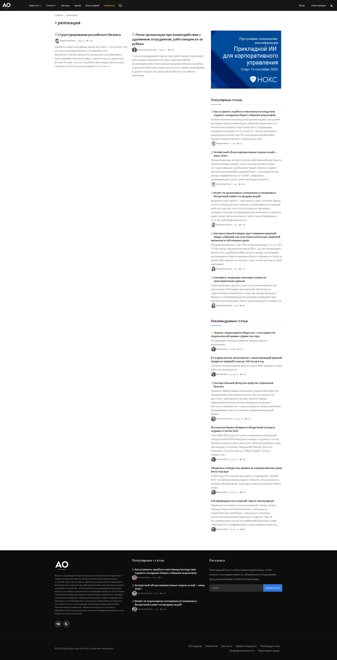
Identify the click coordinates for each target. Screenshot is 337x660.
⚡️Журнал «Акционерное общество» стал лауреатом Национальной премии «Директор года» (243, 334)
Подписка (109, 5)
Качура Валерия (224, 268)
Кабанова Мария (224, 305)
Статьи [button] (50, 5)
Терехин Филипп (224, 418)
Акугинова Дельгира (147, 49)
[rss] (66, 623)
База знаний (92, 5)
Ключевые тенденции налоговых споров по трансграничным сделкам (240, 279)
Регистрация (319, 5)
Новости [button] (33, 5)
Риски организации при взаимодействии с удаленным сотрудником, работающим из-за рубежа (167, 39)
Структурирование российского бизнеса (89, 34)
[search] (120, 5)
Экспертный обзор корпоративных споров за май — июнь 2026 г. (245, 153)
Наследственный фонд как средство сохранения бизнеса (243, 384)
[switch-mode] (332, 5)
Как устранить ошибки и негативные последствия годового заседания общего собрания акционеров (245, 113)
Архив (77, 5)
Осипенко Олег (223, 184)
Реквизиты (211, 646)
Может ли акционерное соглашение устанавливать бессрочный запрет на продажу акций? (245, 194)
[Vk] (58, 623)
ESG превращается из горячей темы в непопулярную (242, 501)
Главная (59, 15)
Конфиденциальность (242, 650)
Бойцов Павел (223, 143)
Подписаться (273, 587)
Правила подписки (246, 646)
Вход (302, 5)
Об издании (195, 646)
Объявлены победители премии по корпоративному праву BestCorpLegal (246, 469)
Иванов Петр (222, 349)
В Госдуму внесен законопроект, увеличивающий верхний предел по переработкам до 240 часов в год (246, 359)
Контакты (226, 646)
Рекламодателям (270, 646)
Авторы (65, 5)
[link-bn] (246, 60)
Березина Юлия (224, 224)
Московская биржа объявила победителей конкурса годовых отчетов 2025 (243, 429)
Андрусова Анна (68, 40)
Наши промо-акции (269, 650)
